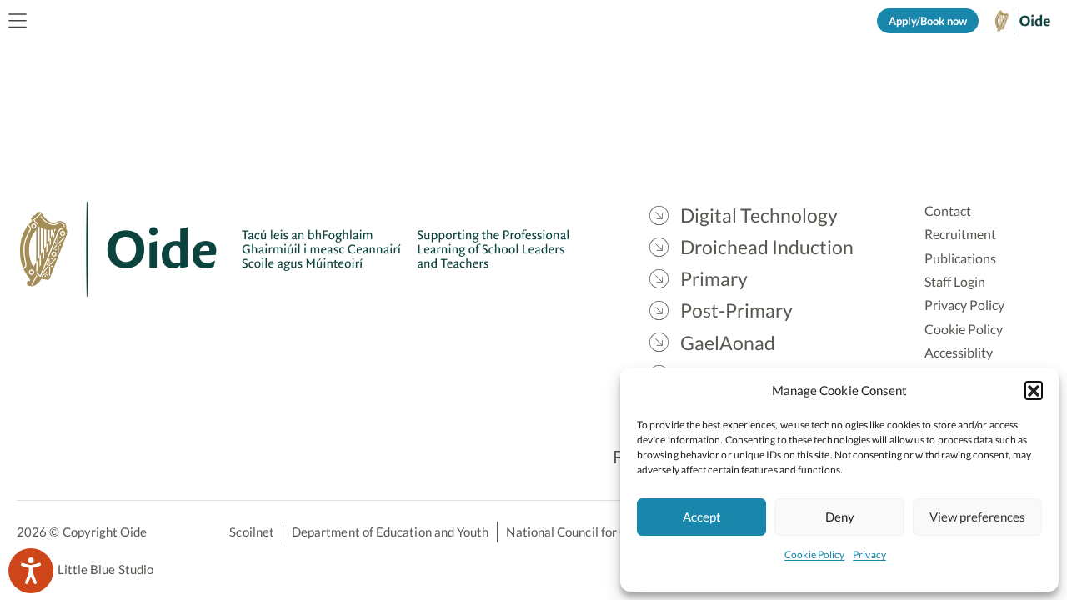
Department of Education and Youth (390, 531)
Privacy (869, 554)
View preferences (977, 516)
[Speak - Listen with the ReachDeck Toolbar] (30, 570)
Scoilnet (251, 531)
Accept (702, 516)
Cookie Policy (814, 554)
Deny (839, 516)
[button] (1033, 390)
